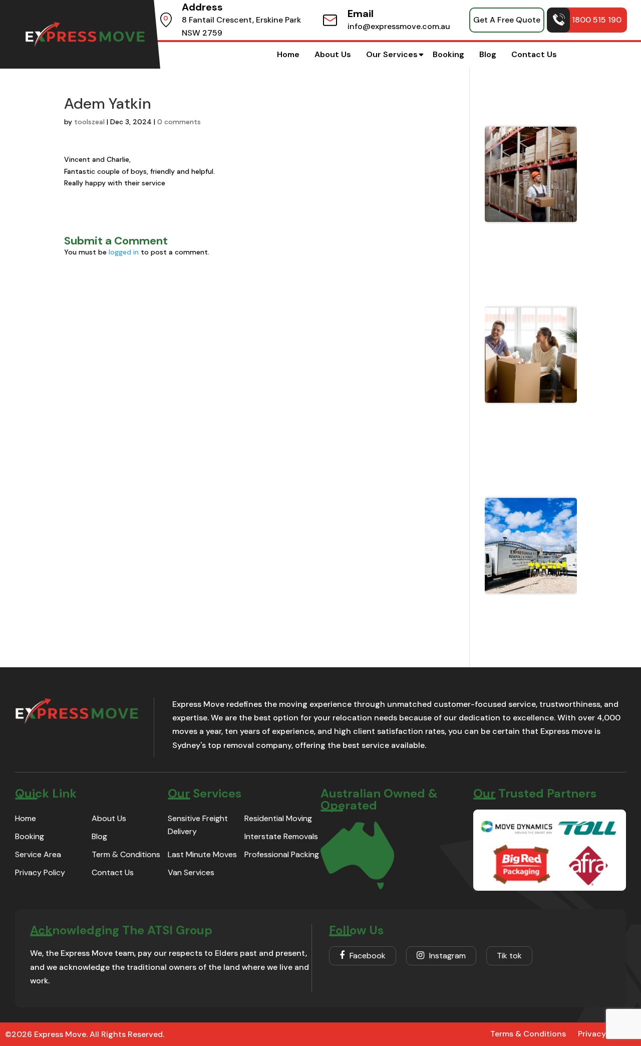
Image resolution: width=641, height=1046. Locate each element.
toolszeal (89, 121)
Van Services (191, 872)
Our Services (392, 54)
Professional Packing (281, 854)
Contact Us (534, 54)
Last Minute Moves (202, 854)
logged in (124, 251)
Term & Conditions (126, 854)
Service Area (38, 854)
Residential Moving (278, 818)
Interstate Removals (281, 836)
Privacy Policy (40, 872)
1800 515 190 (596, 20)
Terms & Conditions (528, 1033)
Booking (448, 54)
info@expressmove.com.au (399, 26)
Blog (487, 54)
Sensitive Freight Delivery (198, 825)
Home (288, 54)
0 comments (179, 121)
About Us (332, 54)
